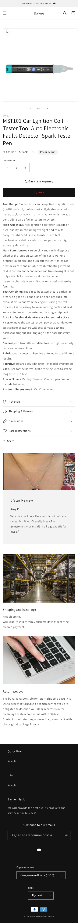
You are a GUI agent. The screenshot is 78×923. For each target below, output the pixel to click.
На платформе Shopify (45, 916)
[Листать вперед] (47, 108)
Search (12, 761)
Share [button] (10, 441)
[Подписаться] (66, 835)
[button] (5, 13)
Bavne (32, 916)
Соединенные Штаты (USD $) (37, 875)
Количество (10, 160)
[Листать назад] (31, 108)
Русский (37, 895)
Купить (39, 192)
